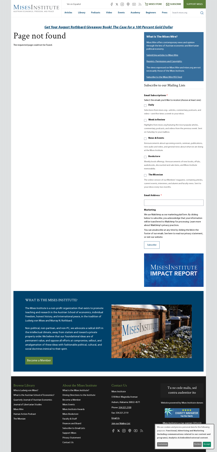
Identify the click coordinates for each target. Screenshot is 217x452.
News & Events (156, 138)
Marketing (150, 210)
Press (164, 13)
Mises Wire (18, 409)
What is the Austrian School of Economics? (33, 395)
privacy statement (193, 233)
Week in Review (156, 120)
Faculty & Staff (69, 419)
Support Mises (195, 4)
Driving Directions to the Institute (78, 395)
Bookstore (154, 156)
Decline (197, 444)
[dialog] (184, 436)
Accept (207, 444)
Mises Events (68, 405)
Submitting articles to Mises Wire (162, 55)
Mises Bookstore (70, 414)
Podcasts (95, 13)
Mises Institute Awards (73, 409)
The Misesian (155, 175)
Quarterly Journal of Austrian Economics (32, 400)
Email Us (115, 418)
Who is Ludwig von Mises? (25, 390)
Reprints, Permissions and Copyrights (164, 61)
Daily (151, 105)
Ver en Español (74, 4)
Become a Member (39, 360)
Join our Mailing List (120, 423)
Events (121, 13)
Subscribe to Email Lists (73, 428)
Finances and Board (71, 423)
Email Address (153, 195)
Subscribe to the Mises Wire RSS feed (164, 77)
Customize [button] (162, 444)
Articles (68, 13)
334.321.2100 (125, 407)
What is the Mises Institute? (75, 390)
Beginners (151, 13)
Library (81, 13)
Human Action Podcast (24, 414)
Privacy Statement (71, 438)
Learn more (195, 222)
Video (109, 13)
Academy (135, 13)
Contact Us (68, 442)
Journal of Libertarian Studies (27, 405)
